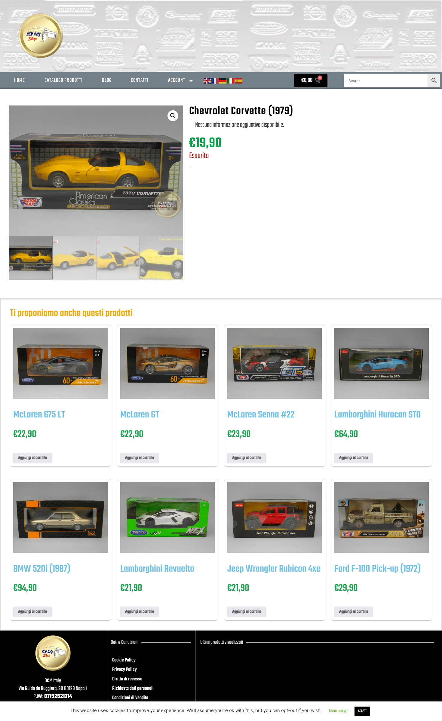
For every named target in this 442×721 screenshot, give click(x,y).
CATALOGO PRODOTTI (64, 80)
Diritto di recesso (127, 679)
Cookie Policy (124, 660)
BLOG (107, 80)
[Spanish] (239, 81)
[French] (215, 81)
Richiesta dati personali (133, 688)
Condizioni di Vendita (130, 698)
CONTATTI (140, 80)
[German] (223, 81)
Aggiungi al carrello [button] (32, 457)
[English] (207, 81)
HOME (19, 80)
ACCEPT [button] (362, 711)
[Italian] (231, 81)
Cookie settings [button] (338, 711)
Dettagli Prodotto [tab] (224, 101)
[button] (172, 115)
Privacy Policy (124, 670)
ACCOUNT (176, 80)
